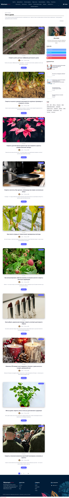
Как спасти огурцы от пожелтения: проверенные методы (24, 234)
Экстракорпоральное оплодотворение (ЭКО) (56, 88)
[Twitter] (53, 485)
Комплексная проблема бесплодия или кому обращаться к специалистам (58, 66)
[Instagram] (56, 55)
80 (28, 473)
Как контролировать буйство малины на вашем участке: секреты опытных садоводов (24, 278)
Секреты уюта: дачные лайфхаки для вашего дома (24, 58)
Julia (22, 60)
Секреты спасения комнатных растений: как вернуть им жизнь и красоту (24, 456)
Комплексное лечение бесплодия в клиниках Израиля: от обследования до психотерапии (58, 81)
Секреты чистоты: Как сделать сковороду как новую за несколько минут (23, 191)
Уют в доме (23, 55)
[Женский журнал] (5, 4)
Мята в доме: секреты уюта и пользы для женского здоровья (24, 410)
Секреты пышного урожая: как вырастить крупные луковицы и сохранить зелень (24, 102)
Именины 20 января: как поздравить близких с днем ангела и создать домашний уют (24, 367)
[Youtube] (56, 58)
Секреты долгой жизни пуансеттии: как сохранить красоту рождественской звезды (24, 146)
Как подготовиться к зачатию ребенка (57, 95)
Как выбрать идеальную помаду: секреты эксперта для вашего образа (24, 323)
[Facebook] (56, 50)
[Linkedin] (56, 52)
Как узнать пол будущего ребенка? (58, 73)
